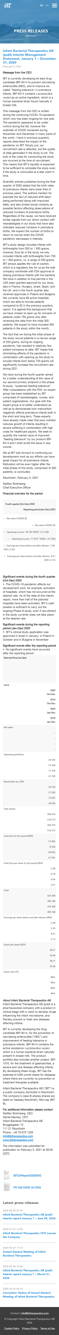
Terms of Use (47, 1329)
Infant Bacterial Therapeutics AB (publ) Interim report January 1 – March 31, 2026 (27, 1274)
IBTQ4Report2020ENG (27, 1175)
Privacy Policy (30, 1329)
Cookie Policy (11, 1329)
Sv (47, 5)
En (41, 5)
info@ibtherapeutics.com (35, 1313)
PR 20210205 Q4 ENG (27, 1187)
